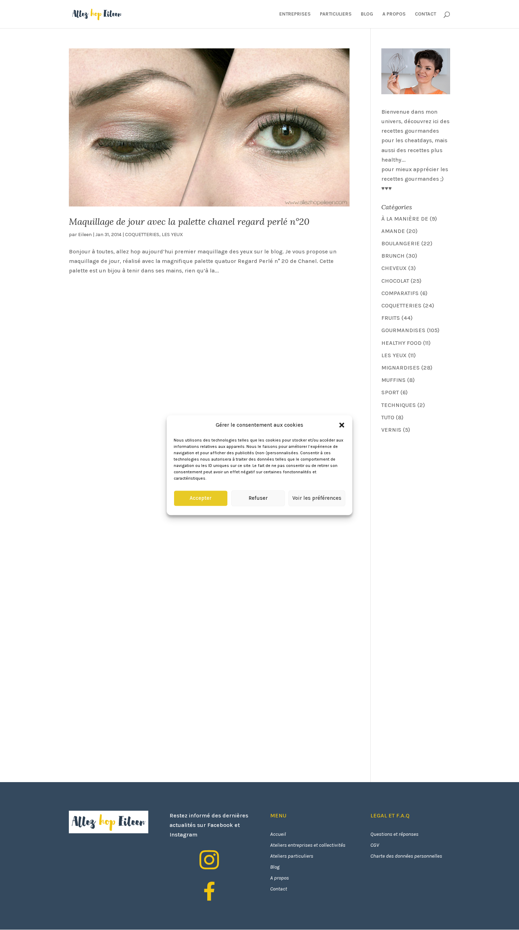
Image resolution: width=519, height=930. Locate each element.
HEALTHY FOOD (401, 343)
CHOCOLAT (395, 280)
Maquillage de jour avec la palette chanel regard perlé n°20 (189, 221)
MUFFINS (393, 380)
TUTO (387, 417)
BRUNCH (393, 255)
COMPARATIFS (400, 293)
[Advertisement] (434, 489)
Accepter (200, 498)
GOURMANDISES (403, 330)
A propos (279, 878)
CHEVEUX (394, 268)
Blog (275, 867)
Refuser (258, 498)
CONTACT (425, 14)
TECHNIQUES (398, 405)
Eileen (85, 235)
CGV (374, 845)
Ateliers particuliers (291, 856)
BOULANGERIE (400, 243)
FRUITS (390, 317)
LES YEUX (172, 235)
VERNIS (391, 429)
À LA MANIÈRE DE (404, 218)
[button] (341, 424)
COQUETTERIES (142, 235)
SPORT (390, 392)
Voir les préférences (316, 498)
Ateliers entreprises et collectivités (307, 845)
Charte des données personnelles (406, 856)
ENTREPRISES (295, 14)
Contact (278, 889)
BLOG (367, 14)
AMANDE (393, 231)
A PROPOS (394, 14)
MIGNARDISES (400, 367)
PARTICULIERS (336, 14)
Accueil (278, 834)
